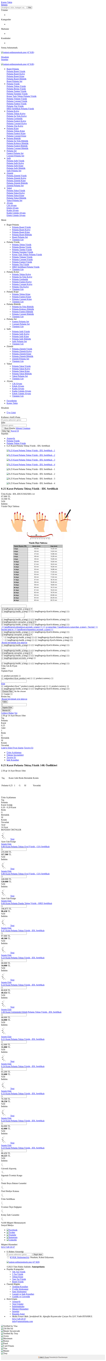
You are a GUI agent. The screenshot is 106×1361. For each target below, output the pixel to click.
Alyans (10, 203)
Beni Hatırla (10, 428)
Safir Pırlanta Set (14, 170)
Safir (9, 158)
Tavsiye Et (28, 748)
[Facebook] (12, 1230)
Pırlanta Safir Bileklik (16, 168)
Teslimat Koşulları (20, 1286)
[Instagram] (12, 1237)
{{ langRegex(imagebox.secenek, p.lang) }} (33, 629)
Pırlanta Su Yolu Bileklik (17, 141)
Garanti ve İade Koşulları (23, 1294)
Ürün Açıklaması (14, 752)
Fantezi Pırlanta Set (15, 153)
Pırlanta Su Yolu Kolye (17, 116)
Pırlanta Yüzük (13, 84)
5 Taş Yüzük (17, 1274)
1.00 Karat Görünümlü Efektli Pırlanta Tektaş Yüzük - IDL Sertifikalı (31, 1012)
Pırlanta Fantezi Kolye (16, 121)
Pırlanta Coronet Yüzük (17, 101)
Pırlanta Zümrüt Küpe (16, 180)
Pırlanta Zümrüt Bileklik (17, 183)
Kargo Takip (6, 2)
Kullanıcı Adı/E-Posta (10, 417)
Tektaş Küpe (17, 1276)
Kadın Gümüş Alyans (16, 213)
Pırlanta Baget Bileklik (16, 79)
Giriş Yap (6, 431)
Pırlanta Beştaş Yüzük (16, 89)
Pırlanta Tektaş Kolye (16, 113)
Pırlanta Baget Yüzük (16, 71)
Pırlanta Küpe (13, 128)
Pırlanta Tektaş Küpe (16, 131)
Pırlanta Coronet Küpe (16, 136)
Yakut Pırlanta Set (14, 200)
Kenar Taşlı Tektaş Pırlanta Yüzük (21, 96)
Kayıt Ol (15, 431)
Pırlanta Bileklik (14, 138)
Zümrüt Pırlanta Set (15, 185)
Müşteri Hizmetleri (20, 1309)
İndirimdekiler (18, 1306)
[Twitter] (11, 1232)
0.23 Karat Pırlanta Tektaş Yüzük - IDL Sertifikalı (22, 958)
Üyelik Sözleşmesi (20, 1289)
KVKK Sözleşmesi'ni (19, 1257)
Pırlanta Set (12, 151)
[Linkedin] (12, 1240)
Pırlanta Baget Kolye (16, 74)
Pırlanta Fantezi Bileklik (17, 146)
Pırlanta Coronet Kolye (17, 123)
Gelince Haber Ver (9, 713)
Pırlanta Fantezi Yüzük (16, 103)
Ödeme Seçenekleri (15, 755)
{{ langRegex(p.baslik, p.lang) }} (35, 611)
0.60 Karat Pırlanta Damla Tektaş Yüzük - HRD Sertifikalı (26, 903)
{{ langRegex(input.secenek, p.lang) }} (18, 658)
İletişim (4, 5)
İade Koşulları (13, 760)
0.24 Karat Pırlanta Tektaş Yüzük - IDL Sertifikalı (22, 985)
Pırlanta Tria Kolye (15, 126)
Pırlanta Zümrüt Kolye (16, 178)
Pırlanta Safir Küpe (15, 166)
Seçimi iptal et (7, 629)
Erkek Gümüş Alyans (16, 215)
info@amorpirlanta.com (22, 1321)
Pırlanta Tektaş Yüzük (16, 86)
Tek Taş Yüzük (18, 1272)
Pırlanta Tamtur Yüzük (16, 91)
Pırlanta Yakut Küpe (15, 195)
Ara (29, 7)
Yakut (9, 188)
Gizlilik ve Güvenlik (21, 1296)
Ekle (3, 683)
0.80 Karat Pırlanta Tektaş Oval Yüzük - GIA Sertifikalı (25, 846)
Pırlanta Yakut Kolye (16, 193)
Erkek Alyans (12, 208)
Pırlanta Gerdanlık (14, 118)
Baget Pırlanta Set (14, 81)
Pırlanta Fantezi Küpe (16, 133)
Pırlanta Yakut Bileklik (16, 198)
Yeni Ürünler (17, 1304)
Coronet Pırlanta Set (15, 156)
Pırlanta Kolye (13, 111)
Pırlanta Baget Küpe (15, 76)
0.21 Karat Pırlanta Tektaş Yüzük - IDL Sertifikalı (22, 1039)
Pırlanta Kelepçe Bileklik (17, 143)
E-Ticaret (46, 1357)
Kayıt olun (38, 1254)
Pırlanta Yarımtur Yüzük (17, 94)
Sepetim (15, 1311)
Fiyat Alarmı (18, 748)
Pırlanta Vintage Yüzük (17, 98)
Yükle (4, 702)
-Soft (40, 1357)
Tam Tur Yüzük (19, 1279)
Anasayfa (11, 438)
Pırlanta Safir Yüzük (15, 161)
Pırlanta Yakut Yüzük (16, 190)
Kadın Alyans (13, 210)
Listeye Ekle (7, 748)
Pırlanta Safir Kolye (15, 163)
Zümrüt (10, 173)
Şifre (3, 422)
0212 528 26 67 (8, 1247)
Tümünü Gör (18, 239)
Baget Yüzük (18, 1281)
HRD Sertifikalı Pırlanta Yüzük (20, 108)
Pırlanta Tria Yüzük (15, 106)
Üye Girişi (11, 412)
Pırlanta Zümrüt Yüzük (17, 175)
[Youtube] (11, 1235)
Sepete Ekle (7, 707)
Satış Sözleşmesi (19, 1291)
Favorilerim (12, 401)
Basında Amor (18, 1314)
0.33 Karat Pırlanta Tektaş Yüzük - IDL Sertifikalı (22, 1093)
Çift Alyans (12, 205)
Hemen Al (6, 710)
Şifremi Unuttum (23, 428)
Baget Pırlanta (13, 69)
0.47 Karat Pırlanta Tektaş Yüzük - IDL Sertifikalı (22, 930)
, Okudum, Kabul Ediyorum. (32, 1257)
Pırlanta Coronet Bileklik (17, 148)
